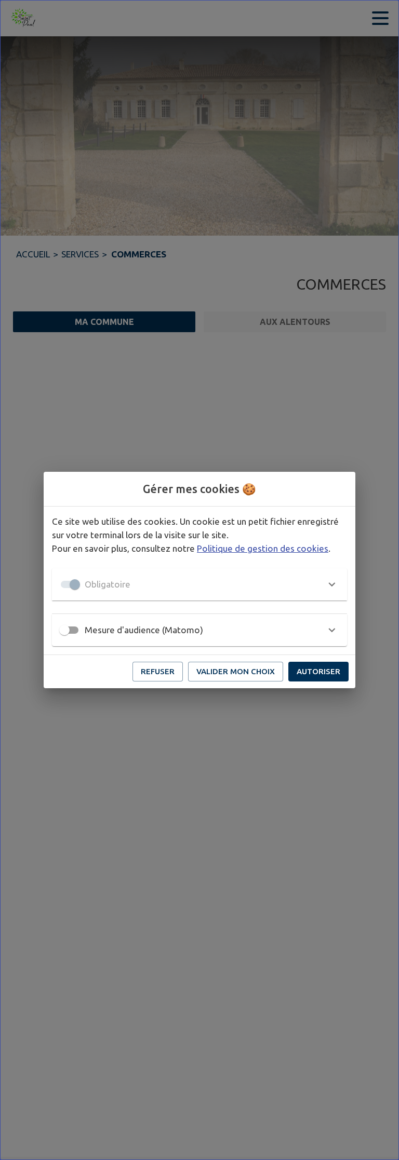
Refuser (158, 671)
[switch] (64, 630)
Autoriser (318, 671)
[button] (199, 584)
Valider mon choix (235, 671)
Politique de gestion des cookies (262, 548)
